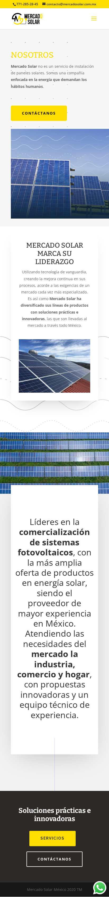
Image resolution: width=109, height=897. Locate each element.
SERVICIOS (52, 838)
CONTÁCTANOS (39, 113)
